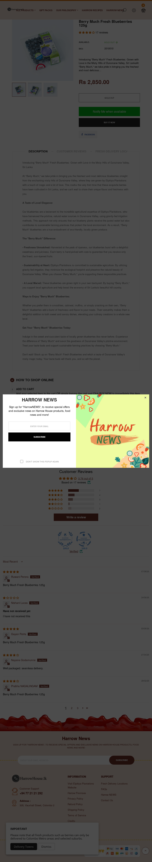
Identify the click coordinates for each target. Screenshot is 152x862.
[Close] (145, 397)
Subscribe (39, 436)
